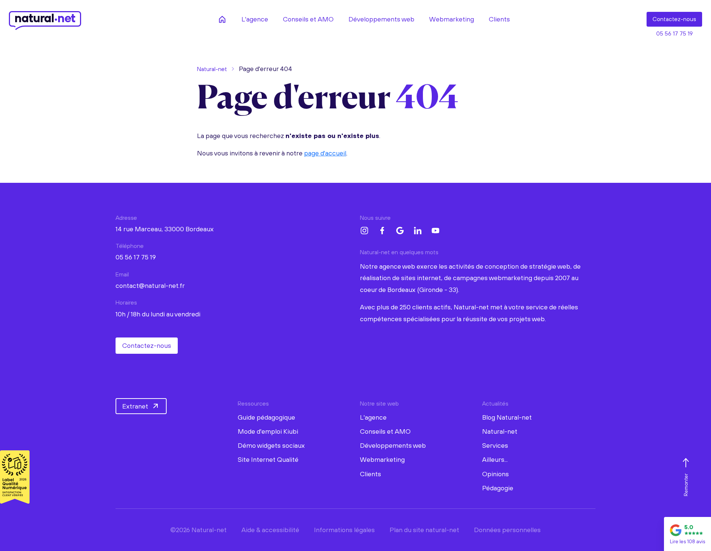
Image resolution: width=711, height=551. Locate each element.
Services (495, 445)
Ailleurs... (495, 459)
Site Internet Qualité (268, 459)
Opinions (495, 474)
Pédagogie (497, 488)
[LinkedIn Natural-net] (417, 230)
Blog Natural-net (507, 417)
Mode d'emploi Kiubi (268, 431)
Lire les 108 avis (687, 541)
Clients (370, 474)
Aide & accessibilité (270, 530)
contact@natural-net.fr (150, 285)
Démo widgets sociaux (271, 445)
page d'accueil (325, 153)
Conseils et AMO (385, 431)
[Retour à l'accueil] (222, 19)
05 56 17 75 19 (674, 33)
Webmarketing (382, 459)
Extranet (135, 406)
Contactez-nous (146, 345)
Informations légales (344, 530)
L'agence (373, 417)
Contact (674, 19)
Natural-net (212, 68)
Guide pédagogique (266, 417)
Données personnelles (507, 530)
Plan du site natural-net (424, 530)
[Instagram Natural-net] (364, 230)
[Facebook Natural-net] (382, 230)
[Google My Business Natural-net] (399, 230)
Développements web (393, 445)
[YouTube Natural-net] (435, 230)
